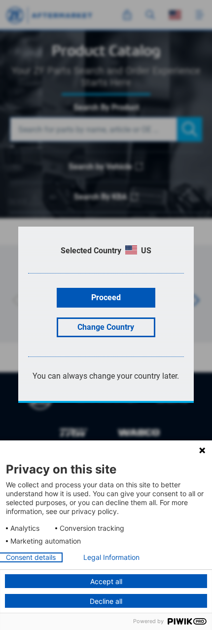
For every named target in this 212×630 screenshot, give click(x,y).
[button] (202, 450)
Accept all (106, 581)
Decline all (106, 601)
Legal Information (111, 557)
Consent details (31, 557)
